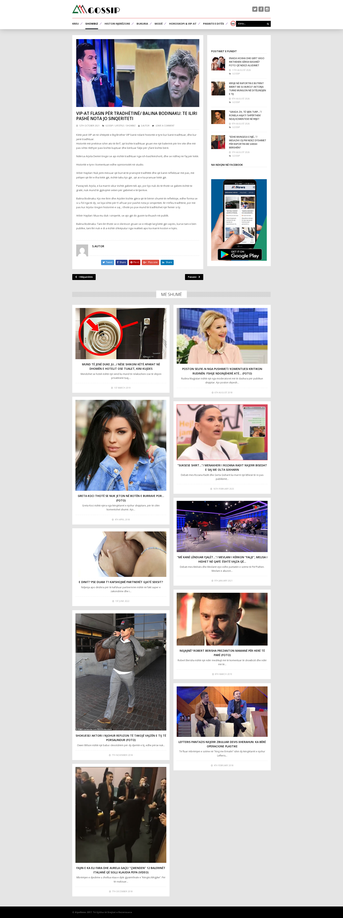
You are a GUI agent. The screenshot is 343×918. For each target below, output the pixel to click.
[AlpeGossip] (96, 9)
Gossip (109, 125)
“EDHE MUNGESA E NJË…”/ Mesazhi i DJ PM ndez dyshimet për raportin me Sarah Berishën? (247, 142)
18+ (233, 23)
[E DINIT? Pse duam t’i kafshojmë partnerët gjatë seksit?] (120, 554)
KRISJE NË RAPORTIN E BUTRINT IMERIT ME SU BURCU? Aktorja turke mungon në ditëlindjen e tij (247, 89)
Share (122, 262)
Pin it (136, 262)
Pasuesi (192, 277)
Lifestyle (119, 125)
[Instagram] (267, 9)
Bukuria (142, 23)
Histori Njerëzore (117, 23)
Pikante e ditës (213, 23)
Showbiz (91, 23)
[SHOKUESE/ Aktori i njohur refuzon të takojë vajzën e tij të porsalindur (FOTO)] (120, 671)
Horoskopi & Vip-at (183, 23)
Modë (159, 23)
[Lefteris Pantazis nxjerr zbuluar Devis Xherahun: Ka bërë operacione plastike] (222, 711)
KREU (75, 23)
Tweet (109, 262)
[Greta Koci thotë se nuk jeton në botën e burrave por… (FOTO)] (120, 445)
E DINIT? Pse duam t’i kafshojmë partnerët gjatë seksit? (121, 582)
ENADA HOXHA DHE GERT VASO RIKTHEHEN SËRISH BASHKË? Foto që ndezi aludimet (246, 62)
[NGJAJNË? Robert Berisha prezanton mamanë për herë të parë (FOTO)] (222, 619)
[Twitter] (254, 9)
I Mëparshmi (86, 277)
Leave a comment (165, 125)
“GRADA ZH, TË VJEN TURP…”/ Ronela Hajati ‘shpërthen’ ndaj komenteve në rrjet (245, 115)
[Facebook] (261, 9)
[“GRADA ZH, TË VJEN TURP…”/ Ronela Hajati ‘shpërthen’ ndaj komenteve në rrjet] (218, 117)
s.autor (145, 125)
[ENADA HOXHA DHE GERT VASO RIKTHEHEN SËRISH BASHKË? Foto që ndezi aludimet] (218, 63)
